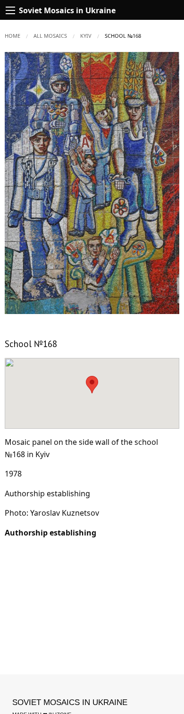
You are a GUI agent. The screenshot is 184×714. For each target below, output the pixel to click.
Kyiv (86, 35)
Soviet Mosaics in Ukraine (69, 702)
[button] (170, 60)
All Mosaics (50, 35)
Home (12, 35)
